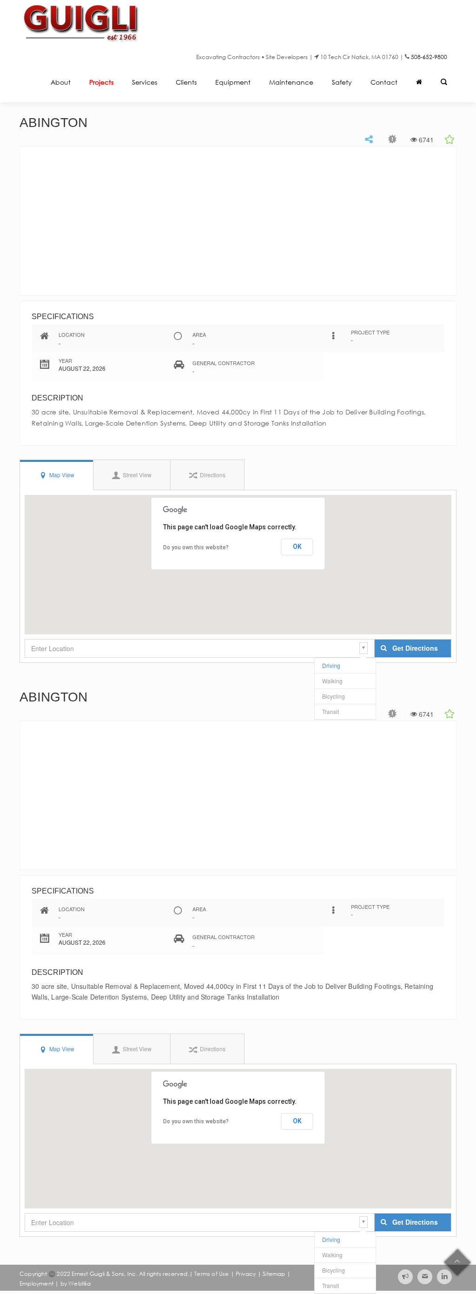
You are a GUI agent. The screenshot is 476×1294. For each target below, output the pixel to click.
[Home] (419, 83)
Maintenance (291, 82)
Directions (211, 475)
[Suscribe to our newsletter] (405, 1276)
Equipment (233, 82)
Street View (136, 475)
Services (144, 82)
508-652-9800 (429, 57)
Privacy (246, 1274)
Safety (342, 82)
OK (297, 546)
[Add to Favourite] (450, 138)
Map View (61, 475)
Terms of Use (211, 1274)
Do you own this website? (196, 547)
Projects (101, 82)
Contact (383, 82)
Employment (36, 1283)
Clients (186, 82)
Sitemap (274, 1274)
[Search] (443, 83)
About (61, 82)
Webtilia (79, 1283)
